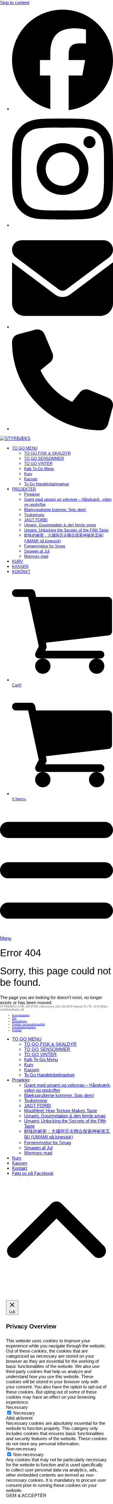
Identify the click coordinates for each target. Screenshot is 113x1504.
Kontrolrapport (21, 1015)
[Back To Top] (56, 1291)
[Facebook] (62, 108)
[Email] (62, 326)
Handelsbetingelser (24, 1027)
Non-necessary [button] (21, 1448)
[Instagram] (62, 225)
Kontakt (17, 1030)
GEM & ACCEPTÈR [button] (26, 1495)
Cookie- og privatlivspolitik (28, 1024)
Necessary (24, 1412)
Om (14, 1018)
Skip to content (14, 2)
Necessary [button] (17, 1407)
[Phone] (62, 428)
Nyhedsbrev (19, 1021)
